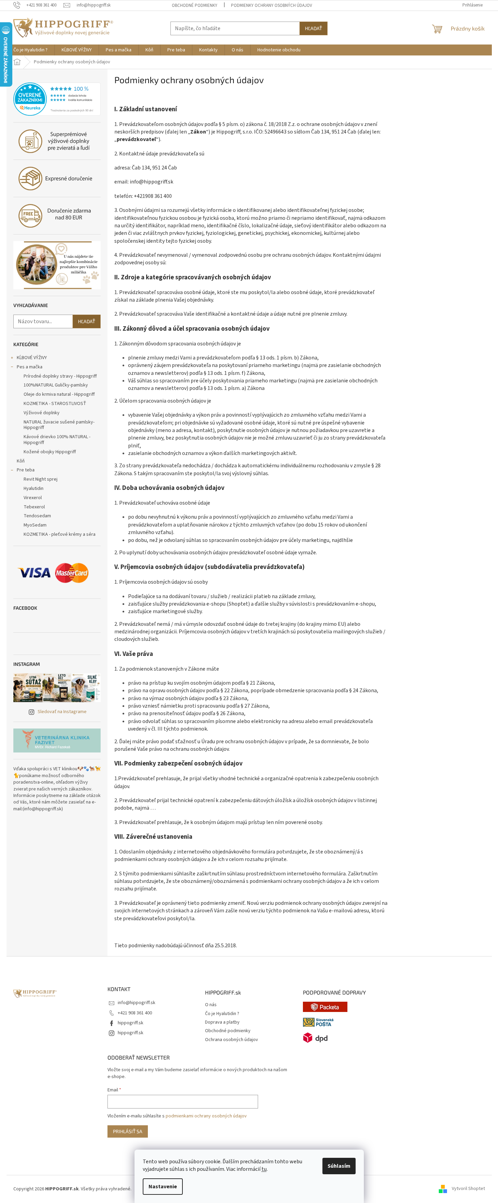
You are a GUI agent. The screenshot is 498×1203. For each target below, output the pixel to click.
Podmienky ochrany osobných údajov (271, 5)
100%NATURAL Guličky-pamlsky (56, 385)
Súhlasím (339, 1166)
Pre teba (26, 470)
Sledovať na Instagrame (62, 711)
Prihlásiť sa (127, 1131)
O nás (211, 1005)
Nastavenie (163, 1186)
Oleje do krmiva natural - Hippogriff (59, 394)
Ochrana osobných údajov (231, 1040)
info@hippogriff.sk (136, 1002)
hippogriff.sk (130, 1023)
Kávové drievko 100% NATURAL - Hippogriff (57, 439)
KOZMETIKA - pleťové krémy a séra (59, 534)
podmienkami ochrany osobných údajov (206, 1116)
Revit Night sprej (41, 479)
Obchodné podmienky (194, 5)
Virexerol (33, 497)
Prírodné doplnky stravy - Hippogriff (60, 376)
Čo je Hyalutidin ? (222, 1014)
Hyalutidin (33, 488)
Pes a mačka (29, 367)
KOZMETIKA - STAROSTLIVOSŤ (55, 403)
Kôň (21, 461)
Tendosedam (37, 515)
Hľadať (313, 28)
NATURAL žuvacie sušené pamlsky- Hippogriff (59, 425)
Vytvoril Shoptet (468, 1189)
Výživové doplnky (42, 412)
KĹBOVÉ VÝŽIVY (32, 357)
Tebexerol (34, 507)
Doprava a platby (222, 1022)
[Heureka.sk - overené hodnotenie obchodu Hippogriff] (57, 99)
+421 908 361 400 (135, 1013)
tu (264, 1169)
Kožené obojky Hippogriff (50, 451)
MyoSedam (35, 525)
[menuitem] (30, 50)
